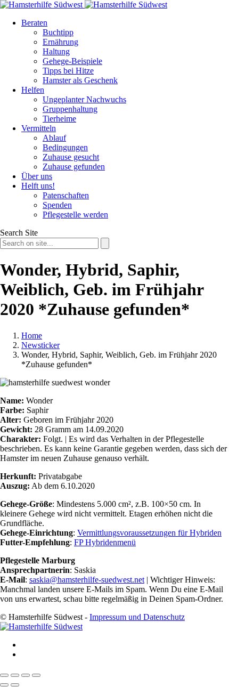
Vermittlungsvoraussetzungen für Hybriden (149, 532)
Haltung (56, 51)
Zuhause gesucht (71, 156)
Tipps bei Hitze (68, 70)
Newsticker (40, 345)
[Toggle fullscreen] (25, 675)
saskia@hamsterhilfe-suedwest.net (86, 579)
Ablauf (54, 137)
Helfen (32, 89)
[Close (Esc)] (4, 675)
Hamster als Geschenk (80, 80)
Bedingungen (65, 147)
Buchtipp (58, 32)
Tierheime (59, 118)
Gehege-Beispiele (72, 61)
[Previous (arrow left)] (4, 684)
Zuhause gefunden (74, 166)
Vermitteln (38, 128)
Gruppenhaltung (70, 109)
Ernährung (60, 41)
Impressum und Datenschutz (137, 616)
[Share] (15, 675)
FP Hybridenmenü (105, 542)
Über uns (36, 176)
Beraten (34, 22)
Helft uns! (38, 185)
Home (31, 335)
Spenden (57, 204)
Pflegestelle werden (75, 214)
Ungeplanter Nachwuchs (84, 99)
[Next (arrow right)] (15, 684)
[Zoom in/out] (36, 675)
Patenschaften (66, 195)
